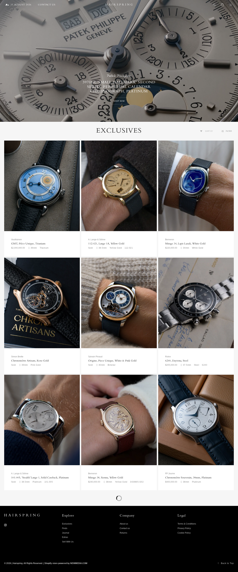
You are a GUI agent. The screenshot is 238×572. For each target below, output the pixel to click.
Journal (65, 533)
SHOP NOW (119, 101)
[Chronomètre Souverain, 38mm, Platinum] (196, 420)
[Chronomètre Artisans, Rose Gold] (42, 303)
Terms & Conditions (187, 524)
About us (124, 524)
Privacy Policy (184, 528)
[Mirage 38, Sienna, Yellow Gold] (119, 420)
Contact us (125, 528)
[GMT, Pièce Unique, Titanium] (42, 186)
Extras (65, 537)
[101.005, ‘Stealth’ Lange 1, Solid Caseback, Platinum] (42, 420)
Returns (123, 533)
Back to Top (227, 563)
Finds (64, 528)
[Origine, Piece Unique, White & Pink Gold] (119, 303)
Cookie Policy (184, 533)
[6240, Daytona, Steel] (196, 303)
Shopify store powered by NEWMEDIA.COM (65, 563)
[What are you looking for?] (214, 4)
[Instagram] (5, 525)
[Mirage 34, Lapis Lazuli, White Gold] (196, 186)
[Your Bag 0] (222, 4)
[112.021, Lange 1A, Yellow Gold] (119, 186)
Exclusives (67, 524)
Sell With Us (68, 542)
